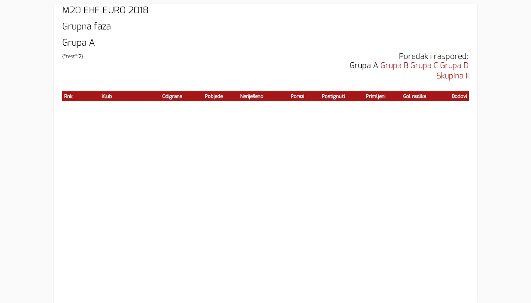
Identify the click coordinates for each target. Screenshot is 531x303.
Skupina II (452, 76)
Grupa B (394, 65)
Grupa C (424, 65)
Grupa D (454, 65)
